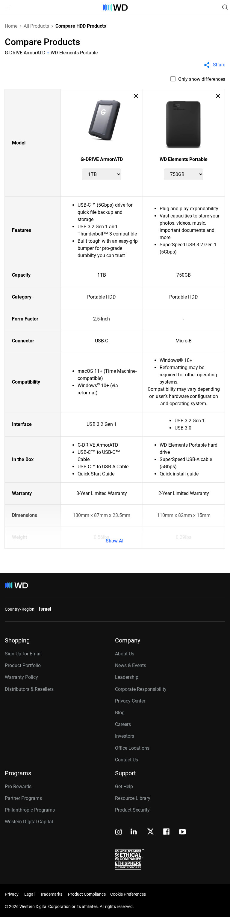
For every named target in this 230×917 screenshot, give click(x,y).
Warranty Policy (21, 677)
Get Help (124, 786)
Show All (115, 541)
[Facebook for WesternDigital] (166, 832)
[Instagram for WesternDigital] (118, 832)
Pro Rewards (18, 786)
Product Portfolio (23, 665)
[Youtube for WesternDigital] (182, 832)
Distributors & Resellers (29, 689)
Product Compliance (87, 894)
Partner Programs (23, 798)
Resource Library (132, 798)
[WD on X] (150, 832)
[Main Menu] (8, 7)
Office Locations (132, 748)
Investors (124, 736)
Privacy (12, 894)
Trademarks (51, 894)
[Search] (225, 7)
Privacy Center (130, 701)
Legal (29, 894)
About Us (124, 654)
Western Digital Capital (29, 821)
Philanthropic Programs (30, 810)
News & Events (130, 665)
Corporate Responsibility (141, 689)
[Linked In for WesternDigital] (134, 832)
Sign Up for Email (23, 654)
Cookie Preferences (128, 894)
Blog (120, 712)
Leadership (126, 677)
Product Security (132, 810)
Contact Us (126, 760)
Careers (123, 724)
